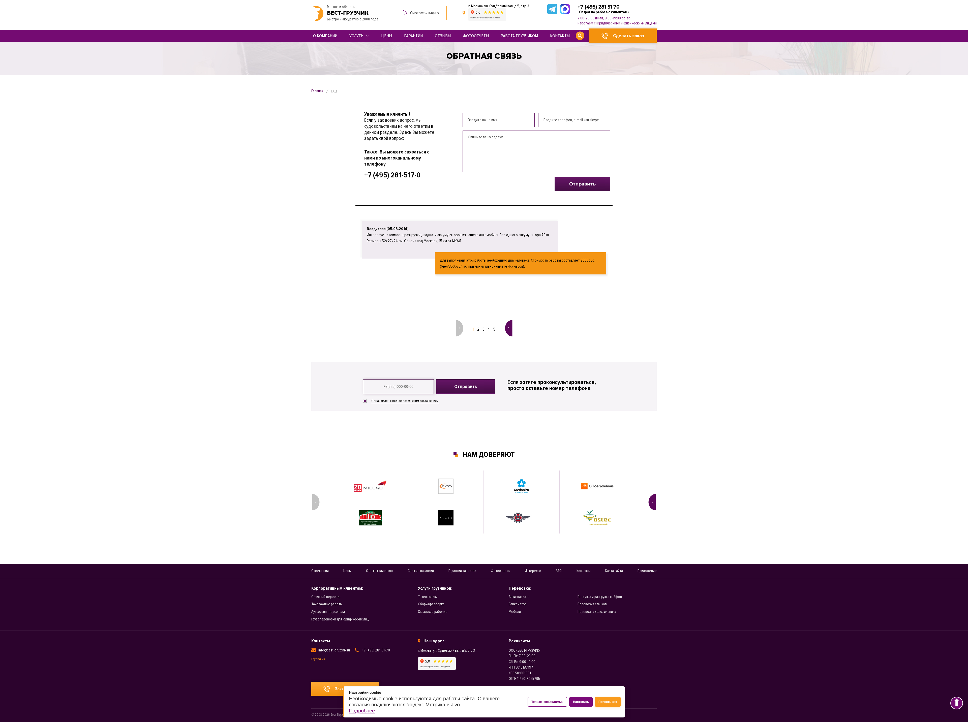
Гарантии (413, 36)
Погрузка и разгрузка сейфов (600, 596)
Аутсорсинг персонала (328, 611)
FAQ (559, 571)
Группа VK (318, 659)
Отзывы (443, 36)
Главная (317, 90)
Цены (386, 36)
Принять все (607, 702)
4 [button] (489, 329)
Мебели (515, 611)
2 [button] (478, 329)
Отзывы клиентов (379, 571)
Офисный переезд (325, 596)
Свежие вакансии (421, 571)
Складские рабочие (432, 611)
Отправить (582, 184)
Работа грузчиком (519, 36)
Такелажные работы (326, 604)
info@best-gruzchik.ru (334, 650)
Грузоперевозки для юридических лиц (340, 619)
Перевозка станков (592, 604)
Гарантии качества (462, 571)
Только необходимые (547, 702)
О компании (325, 36)
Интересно (533, 571)
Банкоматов (518, 604)
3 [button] (483, 329)
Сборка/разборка (431, 604)
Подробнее (362, 710)
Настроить (581, 702)
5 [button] (494, 329)
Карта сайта (614, 571)
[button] (459, 328)
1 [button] (473, 329)
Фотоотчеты (476, 36)
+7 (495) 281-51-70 (376, 650)
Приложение (647, 571)
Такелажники (428, 596)
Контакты (560, 36)
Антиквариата (519, 596)
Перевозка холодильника (597, 611)
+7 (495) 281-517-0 (392, 175)
